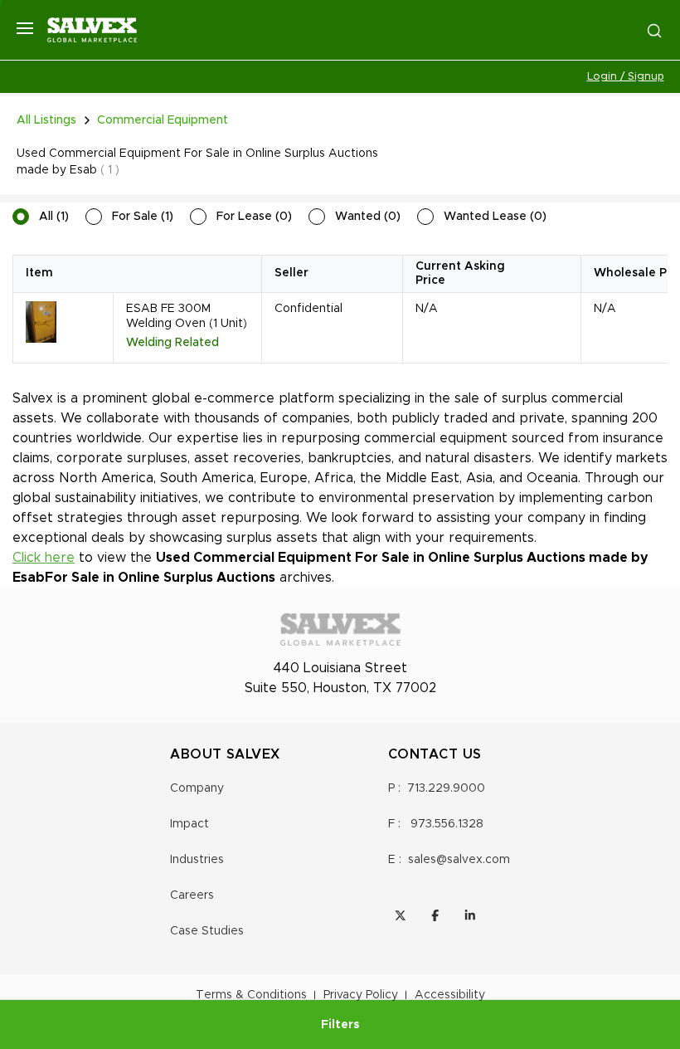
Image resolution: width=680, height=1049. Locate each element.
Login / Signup (625, 76)
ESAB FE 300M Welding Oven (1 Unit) (186, 316)
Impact (189, 824)
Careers (192, 895)
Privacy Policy (360, 995)
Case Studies (207, 931)
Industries (197, 860)
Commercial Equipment (162, 120)
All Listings (46, 120)
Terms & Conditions (251, 995)
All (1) (54, 216)
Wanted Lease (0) (495, 216)
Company (197, 788)
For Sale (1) (142, 216)
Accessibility (450, 995)
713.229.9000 (446, 788)
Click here (43, 557)
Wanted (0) (368, 216)
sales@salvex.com (459, 860)
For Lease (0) (254, 216)
